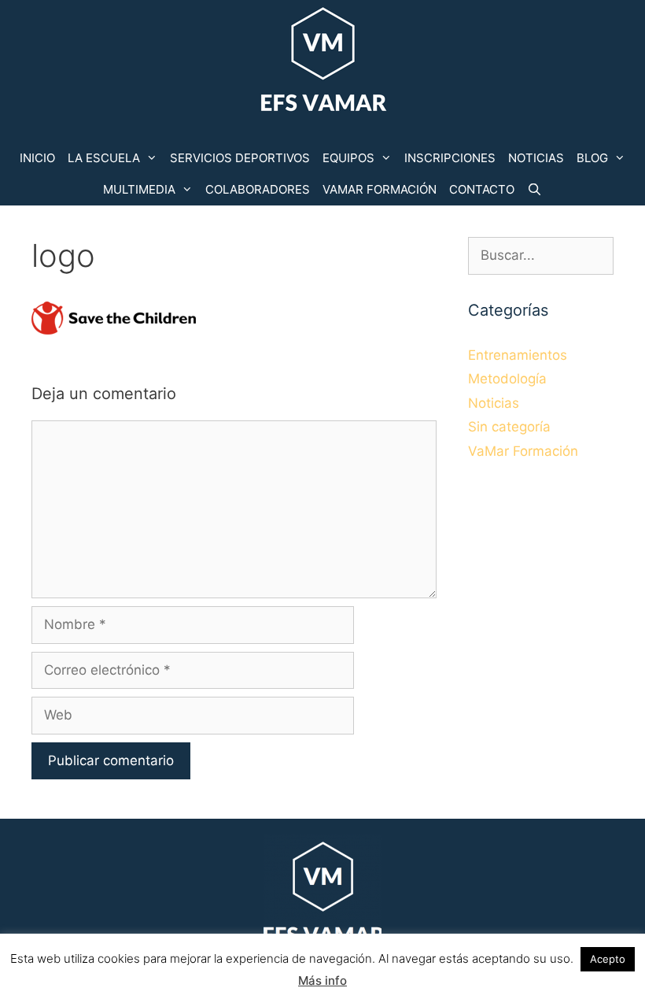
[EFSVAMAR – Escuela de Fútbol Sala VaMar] (322, 62)
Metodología (507, 379)
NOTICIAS (536, 157)
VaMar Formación (523, 451)
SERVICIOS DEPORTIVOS (240, 157)
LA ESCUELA (104, 157)
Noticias (493, 403)
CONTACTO (481, 189)
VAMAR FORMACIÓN (379, 189)
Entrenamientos (517, 355)
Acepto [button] (607, 959)
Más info (322, 980)
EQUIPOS (348, 157)
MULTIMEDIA (139, 189)
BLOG (592, 157)
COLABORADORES (257, 189)
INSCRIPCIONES (450, 157)
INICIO (37, 157)
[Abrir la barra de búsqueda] (534, 189)
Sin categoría (509, 427)
